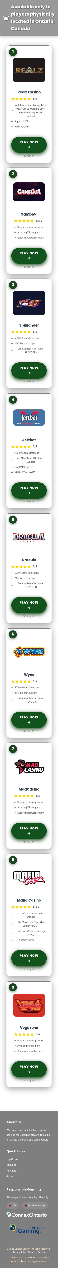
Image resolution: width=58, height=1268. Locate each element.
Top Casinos (13, 1159)
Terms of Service (36, 1252)
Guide (9, 1176)
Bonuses (11, 1164)
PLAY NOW (29, 142)
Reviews (11, 1170)
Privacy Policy (20, 1252)
